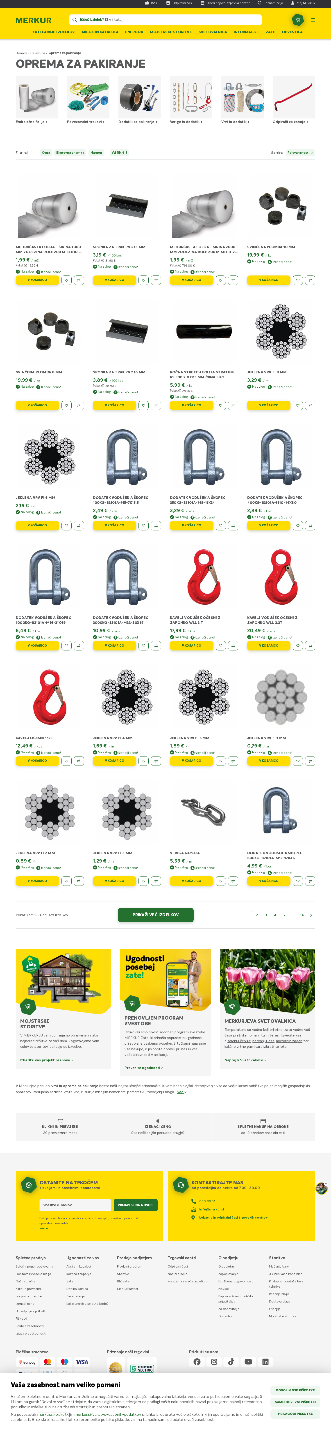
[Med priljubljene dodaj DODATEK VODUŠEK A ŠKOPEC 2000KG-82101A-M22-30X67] (143, 645)
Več (180, 1092)
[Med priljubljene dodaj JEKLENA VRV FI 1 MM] (298, 761)
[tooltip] (25, 265)
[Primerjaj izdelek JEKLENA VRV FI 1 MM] (310, 761)
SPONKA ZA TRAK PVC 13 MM (119, 247)
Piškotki (21, 1318)
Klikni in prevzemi (60, 1127)
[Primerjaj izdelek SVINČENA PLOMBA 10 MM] (310, 280)
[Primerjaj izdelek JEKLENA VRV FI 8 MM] (310, 405)
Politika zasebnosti (30, 1326)
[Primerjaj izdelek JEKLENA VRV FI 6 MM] (79, 525)
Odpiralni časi (178, 1266)
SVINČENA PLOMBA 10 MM (271, 247)
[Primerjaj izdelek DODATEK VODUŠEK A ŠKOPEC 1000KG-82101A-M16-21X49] (79, 645)
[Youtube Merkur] (248, 1362)
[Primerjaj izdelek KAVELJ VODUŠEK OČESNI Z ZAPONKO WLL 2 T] (233, 645)
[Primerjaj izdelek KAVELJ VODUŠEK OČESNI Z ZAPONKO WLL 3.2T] (310, 645)
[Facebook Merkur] (197, 1362)
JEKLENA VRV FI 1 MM (266, 738)
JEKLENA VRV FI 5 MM (189, 738)
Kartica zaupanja (78, 1274)
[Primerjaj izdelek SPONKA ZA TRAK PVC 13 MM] (156, 280)
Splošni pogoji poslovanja (34, 1266)
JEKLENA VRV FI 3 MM (113, 853)
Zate (270, 32)
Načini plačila (25, 1281)
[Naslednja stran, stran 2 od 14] (311, 915)
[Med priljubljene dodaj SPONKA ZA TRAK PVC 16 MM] (143, 405)
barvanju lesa (263, 1041)
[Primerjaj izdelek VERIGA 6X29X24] (233, 881)
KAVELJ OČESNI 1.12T (34, 738)
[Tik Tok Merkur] (231, 1362)
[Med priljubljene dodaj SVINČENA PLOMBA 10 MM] (298, 280)
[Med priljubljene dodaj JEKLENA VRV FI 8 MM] (298, 405)
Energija (134, 32)
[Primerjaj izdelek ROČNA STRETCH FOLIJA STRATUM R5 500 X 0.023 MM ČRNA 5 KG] (233, 405)
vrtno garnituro (250, 1046)
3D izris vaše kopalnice (286, 1274)
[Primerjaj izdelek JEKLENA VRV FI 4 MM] (156, 761)
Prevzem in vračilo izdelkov (187, 1281)
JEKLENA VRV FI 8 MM (267, 372)
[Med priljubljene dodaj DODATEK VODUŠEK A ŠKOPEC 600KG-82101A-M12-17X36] (298, 881)
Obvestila (292, 32)
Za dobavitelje (228, 1309)
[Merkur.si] (33, 21)
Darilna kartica (77, 1289)
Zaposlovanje (228, 1274)
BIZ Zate (123, 1281)
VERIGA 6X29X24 (185, 853)
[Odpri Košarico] (298, 19)
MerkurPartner (127, 1289)
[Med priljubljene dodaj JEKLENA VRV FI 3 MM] (143, 881)
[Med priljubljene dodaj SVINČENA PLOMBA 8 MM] (66, 405)
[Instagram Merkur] (214, 1362)
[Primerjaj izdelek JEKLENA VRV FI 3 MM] (156, 881)
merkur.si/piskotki (53, 1415)
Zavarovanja (75, 1296)
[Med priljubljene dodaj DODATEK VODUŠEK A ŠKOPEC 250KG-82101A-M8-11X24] (221, 525)
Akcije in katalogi (100, 32)
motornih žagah (289, 1041)
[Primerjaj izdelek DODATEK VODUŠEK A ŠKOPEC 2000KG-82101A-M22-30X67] (156, 645)
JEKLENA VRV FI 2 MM (35, 853)
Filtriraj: (22, 152)
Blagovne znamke (29, 1296)
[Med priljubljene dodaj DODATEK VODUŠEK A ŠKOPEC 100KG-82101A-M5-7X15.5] (143, 525)
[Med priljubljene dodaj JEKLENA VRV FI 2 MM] (66, 881)
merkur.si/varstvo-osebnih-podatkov (107, 1415)
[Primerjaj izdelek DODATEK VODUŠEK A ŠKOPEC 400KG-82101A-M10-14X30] (310, 525)
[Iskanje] (74, 19)
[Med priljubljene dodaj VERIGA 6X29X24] (221, 881)
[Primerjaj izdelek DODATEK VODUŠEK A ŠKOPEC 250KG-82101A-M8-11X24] (233, 525)
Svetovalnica (213, 32)
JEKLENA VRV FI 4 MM (113, 738)
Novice (223, 1289)
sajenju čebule (239, 1041)
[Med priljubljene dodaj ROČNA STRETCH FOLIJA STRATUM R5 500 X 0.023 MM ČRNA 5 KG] (221, 405)
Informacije (246, 32)
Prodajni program (129, 1266)
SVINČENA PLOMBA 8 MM (39, 372)
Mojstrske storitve (171, 32)
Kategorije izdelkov (53, 32)
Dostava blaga (279, 1301)
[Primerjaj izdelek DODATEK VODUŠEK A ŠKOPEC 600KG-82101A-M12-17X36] (310, 881)
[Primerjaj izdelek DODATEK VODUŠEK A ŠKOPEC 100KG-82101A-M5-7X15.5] (156, 525)
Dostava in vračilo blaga (33, 1274)
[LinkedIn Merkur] (265, 1362)
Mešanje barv (279, 1266)
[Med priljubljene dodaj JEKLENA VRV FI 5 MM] (221, 761)
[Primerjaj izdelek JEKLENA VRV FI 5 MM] (233, 761)
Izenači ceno (158, 1127)
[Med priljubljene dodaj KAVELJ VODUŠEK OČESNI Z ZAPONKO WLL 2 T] (221, 645)
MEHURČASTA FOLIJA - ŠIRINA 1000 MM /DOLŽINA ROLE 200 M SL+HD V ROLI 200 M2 (48, 252)
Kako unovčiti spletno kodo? (87, 1303)
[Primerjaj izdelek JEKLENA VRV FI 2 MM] (79, 881)
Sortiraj (277, 152)
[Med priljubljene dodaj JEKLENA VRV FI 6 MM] (66, 525)
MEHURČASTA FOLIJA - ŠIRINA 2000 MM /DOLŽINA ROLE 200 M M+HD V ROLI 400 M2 (202, 252)
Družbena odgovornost (235, 1281)
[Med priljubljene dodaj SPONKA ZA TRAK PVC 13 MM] (143, 280)
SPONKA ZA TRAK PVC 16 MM (119, 372)
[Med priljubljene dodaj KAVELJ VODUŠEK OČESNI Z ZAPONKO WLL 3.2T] (298, 645)
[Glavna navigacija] (313, 19)
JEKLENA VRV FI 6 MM (35, 498)
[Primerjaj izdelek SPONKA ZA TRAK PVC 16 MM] (156, 405)
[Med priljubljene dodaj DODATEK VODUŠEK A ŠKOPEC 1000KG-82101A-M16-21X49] (66, 645)
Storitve (123, 1274)
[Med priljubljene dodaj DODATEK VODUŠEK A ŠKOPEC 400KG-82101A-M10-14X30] (298, 525)
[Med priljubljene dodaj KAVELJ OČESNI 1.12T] (66, 761)
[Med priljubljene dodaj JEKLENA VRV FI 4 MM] (143, 761)
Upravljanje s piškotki (31, 1311)
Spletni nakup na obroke (263, 1127)
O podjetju (226, 1266)
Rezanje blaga (279, 1294)
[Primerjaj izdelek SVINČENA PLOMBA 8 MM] (79, 405)
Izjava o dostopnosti (31, 1333)
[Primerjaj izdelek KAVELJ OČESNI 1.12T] (79, 761)
